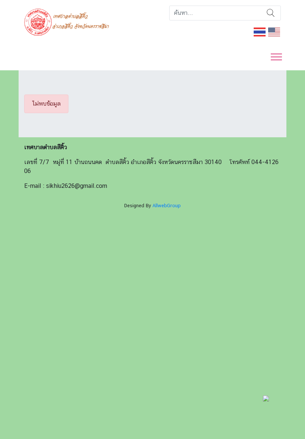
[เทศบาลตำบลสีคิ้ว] (69, 21)
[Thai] (260, 31)
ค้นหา (270, 13)
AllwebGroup (166, 205)
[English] (274, 31)
